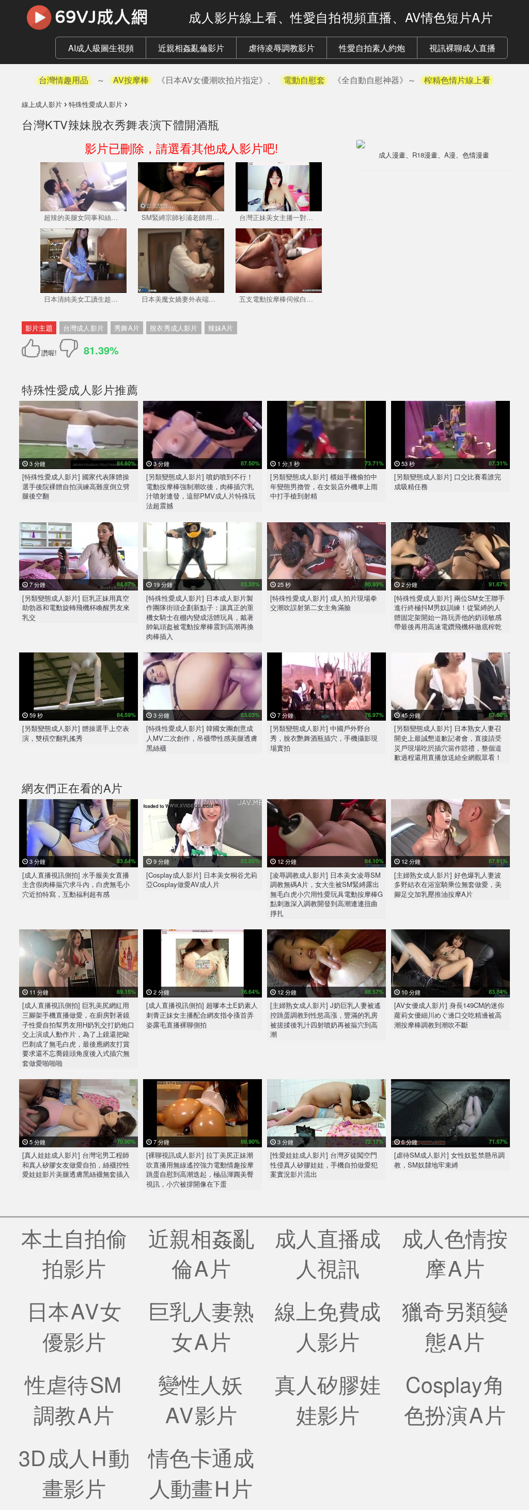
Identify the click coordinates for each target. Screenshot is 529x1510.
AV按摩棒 (131, 80)
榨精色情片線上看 (457, 80)
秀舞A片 (126, 328)
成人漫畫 (392, 155)
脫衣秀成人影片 (173, 328)
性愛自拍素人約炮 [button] (372, 48)
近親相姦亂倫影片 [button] (191, 48)
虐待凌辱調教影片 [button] (281, 48)
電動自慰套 (304, 80)
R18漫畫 (425, 155)
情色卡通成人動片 (201, 1472)
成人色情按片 (455, 1252)
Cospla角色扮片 (455, 1398)
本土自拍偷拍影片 (74, 1252)
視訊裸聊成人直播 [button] (462, 48)
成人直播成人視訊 (328, 1252)
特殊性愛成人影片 (68, 389)
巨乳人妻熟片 (201, 1325)
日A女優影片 (74, 1325)
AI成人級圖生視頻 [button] (101, 48)
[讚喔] (33, 348)
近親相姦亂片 (201, 1252)
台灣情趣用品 (63, 80)
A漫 (450, 155)
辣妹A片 (221, 328)
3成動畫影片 (74, 1472)
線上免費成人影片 (328, 1325)
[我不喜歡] (68, 348)
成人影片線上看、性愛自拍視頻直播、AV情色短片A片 (341, 17)
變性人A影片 (201, 1398)
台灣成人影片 (83, 328)
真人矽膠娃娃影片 (328, 1398)
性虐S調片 (74, 1398)
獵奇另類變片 (455, 1325)
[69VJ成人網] (97, 17)
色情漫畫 (475, 155)
